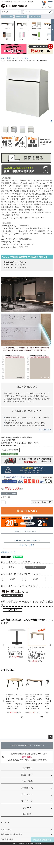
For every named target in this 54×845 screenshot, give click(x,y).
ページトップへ (50, 737)
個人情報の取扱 (7, 839)
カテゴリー (27, 794)
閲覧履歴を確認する (42, 840)
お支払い (27, 768)
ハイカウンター (35, 16)
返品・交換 (27, 781)
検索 (49, 12)
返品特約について (8, 552)
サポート (27, 807)
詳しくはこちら (45, 429)
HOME (3, 58)
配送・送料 (27, 774)
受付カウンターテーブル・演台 (17, 58)
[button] (3, 701)
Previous (3, 645)
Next (50, 644)
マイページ (27, 801)
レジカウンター (7, 16)
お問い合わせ (6, 829)
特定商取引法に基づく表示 (11, 834)
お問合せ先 (27, 788)
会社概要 (27, 814)
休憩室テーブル (21, 16)
